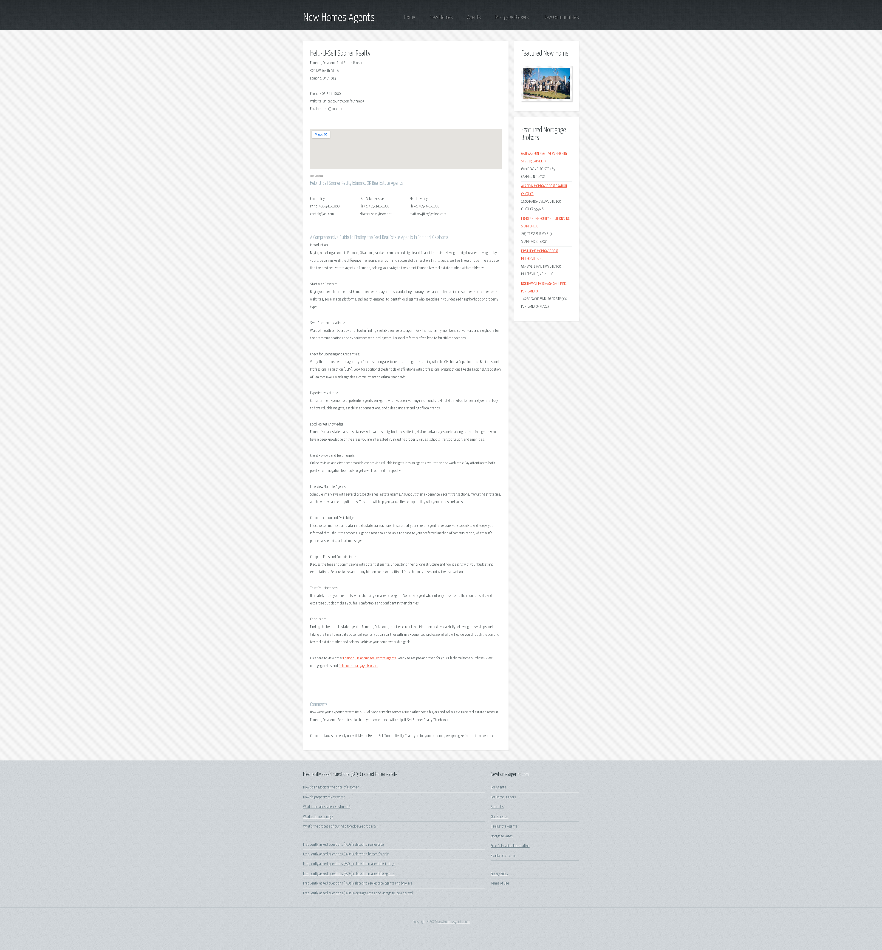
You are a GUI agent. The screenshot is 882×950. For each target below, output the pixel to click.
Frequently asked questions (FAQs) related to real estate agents (348, 874)
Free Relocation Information (510, 846)
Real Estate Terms (503, 856)
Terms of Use (500, 883)
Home (409, 17)
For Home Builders (503, 797)
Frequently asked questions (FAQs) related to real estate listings (349, 864)
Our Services (499, 817)
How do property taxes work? (324, 797)
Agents (474, 17)
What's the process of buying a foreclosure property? (340, 826)
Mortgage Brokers (512, 17)
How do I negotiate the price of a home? (331, 787)
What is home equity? (318, 817)
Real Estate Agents (504, 826)
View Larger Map (316, 176)
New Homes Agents (339, 18)
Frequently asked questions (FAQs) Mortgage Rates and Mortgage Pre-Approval (358, 893)
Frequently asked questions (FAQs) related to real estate (343, 845)
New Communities (561, 17)
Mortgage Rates (502, 836)
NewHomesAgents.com (453, 922)
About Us (497, 807)
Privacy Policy (499, 874)
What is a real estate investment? (326, 807)
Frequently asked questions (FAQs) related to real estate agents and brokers (357, 883)
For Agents (498, 787)
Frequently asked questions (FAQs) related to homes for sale (346, 854)
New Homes (441, 17)
